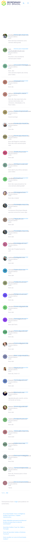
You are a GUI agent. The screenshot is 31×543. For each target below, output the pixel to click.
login (16, 501)
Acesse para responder (21, 34)
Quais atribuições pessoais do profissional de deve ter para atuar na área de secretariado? (14, 522)
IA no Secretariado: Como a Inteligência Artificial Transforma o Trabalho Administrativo (14, 515)
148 (7, 493)
